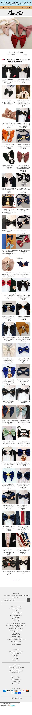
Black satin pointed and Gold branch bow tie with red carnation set (23, 125)
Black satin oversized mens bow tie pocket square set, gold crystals (8, 211)
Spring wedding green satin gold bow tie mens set (8, 443)
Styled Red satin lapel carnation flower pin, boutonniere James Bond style (23, 103)
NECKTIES (16, 631)
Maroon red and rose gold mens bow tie (23, 250)
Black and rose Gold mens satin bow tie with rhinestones (9, 464)
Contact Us (21, 667)
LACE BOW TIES (16, 620)
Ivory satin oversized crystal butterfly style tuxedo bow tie (8, 360)
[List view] (26, 55)
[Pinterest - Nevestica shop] (19, 683)
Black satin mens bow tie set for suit (8, 166)
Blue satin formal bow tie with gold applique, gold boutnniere (23, 146)
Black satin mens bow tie (8, 230)
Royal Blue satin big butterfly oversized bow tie (8, 485)
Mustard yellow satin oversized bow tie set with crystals (23, 339)
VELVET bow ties (16, 622)
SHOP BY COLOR (15, 626)
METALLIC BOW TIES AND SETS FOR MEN (16, 625)
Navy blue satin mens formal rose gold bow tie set (23, 274)
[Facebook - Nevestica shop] (13, 683)
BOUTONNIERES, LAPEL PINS (15, 630)
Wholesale (16, 658)
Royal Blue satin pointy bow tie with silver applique (23, 360)
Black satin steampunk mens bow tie (9, 401)
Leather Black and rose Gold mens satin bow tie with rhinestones (23, 443)
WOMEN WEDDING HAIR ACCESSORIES (16, 639)
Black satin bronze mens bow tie (8, 572)
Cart (27, 7)
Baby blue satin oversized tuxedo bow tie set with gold (23, 422)
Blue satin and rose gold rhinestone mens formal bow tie (8, 318)
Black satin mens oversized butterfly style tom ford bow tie (8, 81)
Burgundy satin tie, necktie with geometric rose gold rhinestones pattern (23, 529)
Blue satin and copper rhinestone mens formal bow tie (8, 528)
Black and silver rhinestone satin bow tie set (23, 190)
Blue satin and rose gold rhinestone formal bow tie (23, 463)
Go (29, 600)
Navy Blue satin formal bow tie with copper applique (23, 507)
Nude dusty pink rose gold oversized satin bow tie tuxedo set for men (8, 274)
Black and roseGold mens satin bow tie (23, 231)
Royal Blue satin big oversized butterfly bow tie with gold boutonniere (8, 381)
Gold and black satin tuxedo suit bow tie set (23, 80)
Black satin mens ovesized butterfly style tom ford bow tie (8, 102)
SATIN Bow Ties (16, 618)
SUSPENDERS (16, 633)
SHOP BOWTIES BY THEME (15, 628)
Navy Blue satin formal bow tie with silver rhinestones (23, 381)
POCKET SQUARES (16, 634)
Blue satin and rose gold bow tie (23, 210)
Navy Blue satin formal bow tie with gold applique (9, 507)
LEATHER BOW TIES (16, 613)
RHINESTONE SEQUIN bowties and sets (16, 623)
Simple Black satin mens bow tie (23, 401)
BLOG (16, 643)
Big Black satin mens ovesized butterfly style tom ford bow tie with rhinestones (23, 296)
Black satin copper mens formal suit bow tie (23, 317)
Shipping (16, 655)
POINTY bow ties (16, 617)
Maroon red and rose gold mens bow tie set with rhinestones (9, 295)
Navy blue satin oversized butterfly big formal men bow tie (9, 190)
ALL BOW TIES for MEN (16, 612)
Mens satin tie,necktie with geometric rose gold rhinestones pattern (23, 550)
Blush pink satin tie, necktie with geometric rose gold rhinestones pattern (9, 551)
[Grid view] (24, 55)
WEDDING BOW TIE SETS (16, 638)
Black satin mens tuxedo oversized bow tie (8, 338)
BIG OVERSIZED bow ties (16, 615)
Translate (12, 705)
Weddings (16, 656)
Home (16, 610)
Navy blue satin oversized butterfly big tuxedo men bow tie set (9, 422)
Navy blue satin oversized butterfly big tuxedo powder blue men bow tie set (9, 252)
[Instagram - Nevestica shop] (16, 683)
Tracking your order (16, 644)
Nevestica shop (18, 698)
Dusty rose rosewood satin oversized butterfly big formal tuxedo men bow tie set (23, 168)
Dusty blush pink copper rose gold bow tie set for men (8, 125)
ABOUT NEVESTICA (16, 641)
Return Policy (16, 660)
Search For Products (16, 653)
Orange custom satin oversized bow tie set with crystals (9, 146)
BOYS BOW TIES (16, 636)
